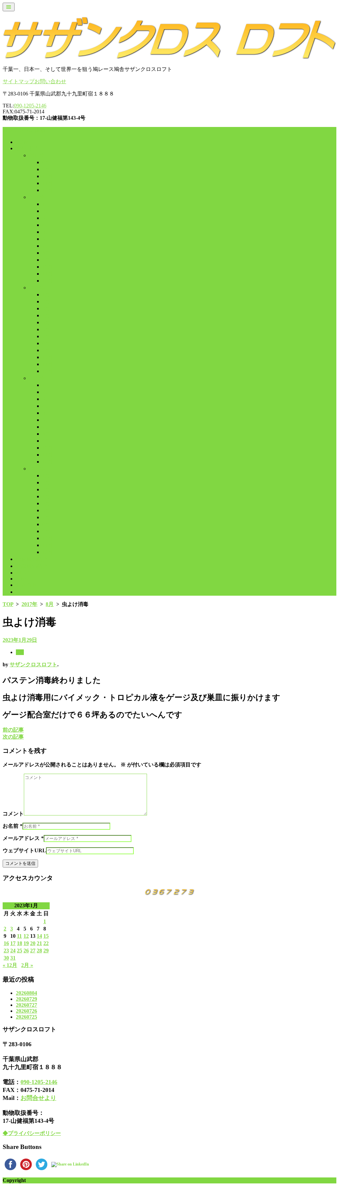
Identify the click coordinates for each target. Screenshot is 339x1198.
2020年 (37, 378)
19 (26, 943)
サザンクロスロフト (33, 664)
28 (39, 950)
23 (6, 950)
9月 (46, 169)
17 (13, 943)
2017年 (37, 155)
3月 (46, 218)
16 (6, 943)
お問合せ (26, 585)
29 (46, 950)
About (22, 572)
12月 (47, 190)
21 (39, 943)
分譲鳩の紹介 (32, 566)
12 (26, 936)
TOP (8, 604)
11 (19, 936)
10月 (47, 176)
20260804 (26, 993)
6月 (46, 239)
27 (32, 950)
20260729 (26, 999)
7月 (46, 246)
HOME (24, 142)
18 (19, 943)
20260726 (26, 1011)
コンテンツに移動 (24, 130)
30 (6, 958)
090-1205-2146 (30, 105)
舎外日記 (26, 148)
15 (46, 936)
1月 (46, 204)
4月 (46, 225)
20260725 (26, 1017)
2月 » (27, 965)
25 (19, 950)
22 (46, 943)
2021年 (37, 468)
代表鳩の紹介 (32, 559)
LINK (22, 578)
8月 (46, 162)
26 (26, 950)
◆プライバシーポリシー (32, 1133)
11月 (47, 183)
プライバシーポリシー (42, 592)
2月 (46, 211)
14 (39, 936)
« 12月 (10, 965)
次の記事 (13, 737)
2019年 (37, 287)
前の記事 (13, 730)
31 (13, 958)
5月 (46, 232)
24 (13, 950)
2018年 (37, 197)
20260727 (26, 1005)
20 (32, 943)
